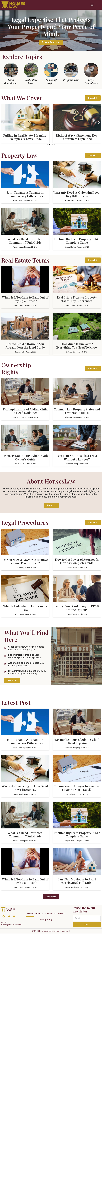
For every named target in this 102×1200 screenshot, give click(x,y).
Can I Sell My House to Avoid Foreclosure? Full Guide (77, 881)
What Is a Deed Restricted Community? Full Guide (25, 240)
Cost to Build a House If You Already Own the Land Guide (25, 345)
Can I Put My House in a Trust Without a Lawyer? (77, 457)
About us (39, 913)
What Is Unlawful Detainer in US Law (25, 608)
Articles (61, 913)
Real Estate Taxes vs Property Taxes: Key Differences (77, 299)
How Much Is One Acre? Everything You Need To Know (76, 345)
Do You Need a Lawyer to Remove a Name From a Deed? (25, 561)
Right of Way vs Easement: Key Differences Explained (25, 137)
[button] (92, 5)
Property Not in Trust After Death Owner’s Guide (25, 457)
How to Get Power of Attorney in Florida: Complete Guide (77, 561)
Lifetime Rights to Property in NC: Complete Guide (77, 240)
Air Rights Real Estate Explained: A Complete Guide (76, 137)
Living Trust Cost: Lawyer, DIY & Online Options (77, 608)
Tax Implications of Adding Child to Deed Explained (25, 411)
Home (30, 913)
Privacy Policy (45, 919)
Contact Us (50, 913)
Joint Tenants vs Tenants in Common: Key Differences (25, 194)
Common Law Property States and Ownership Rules (77, 411)
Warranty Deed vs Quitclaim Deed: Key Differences (77, 194)
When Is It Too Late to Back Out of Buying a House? (25, 299)
